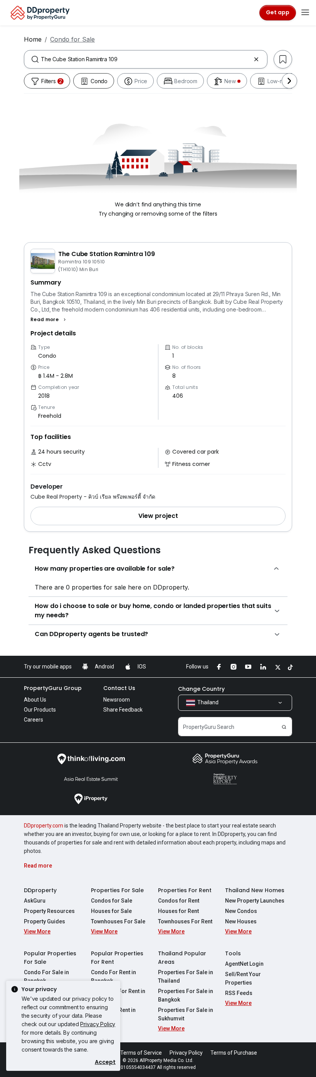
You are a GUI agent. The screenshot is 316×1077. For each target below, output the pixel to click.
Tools (233, 953)
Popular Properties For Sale (50, 958)
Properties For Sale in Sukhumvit (185, 1014)
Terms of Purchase (233, 1053)
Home (33, 39)
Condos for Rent (178, 901)
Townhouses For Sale (118, 921)
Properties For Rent (185, 890)
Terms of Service (141, 1053)
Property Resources (49, 911)
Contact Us (119, 688)
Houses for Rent (178, 911)
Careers (33, 720)
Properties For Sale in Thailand (185, 976)
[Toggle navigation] (305, 13)
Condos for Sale (111, 901)
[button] (49, 320)
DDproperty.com (43, 825)
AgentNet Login (244, 964)
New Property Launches (254, 901)
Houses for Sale (111, 911)
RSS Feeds (238, 993)
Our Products (40, 710)
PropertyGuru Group (53, 688)
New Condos (241, 911)
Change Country (201, 689)
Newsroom (116, 700)
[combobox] (145, 59)
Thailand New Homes (254, 890)
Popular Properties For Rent (117, 958)
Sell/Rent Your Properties (243, 978)
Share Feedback (123, 710)
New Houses (241, 921)
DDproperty (40, 890)
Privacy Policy (97, 1024)
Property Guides (44, 921)
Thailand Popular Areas (182, 958)
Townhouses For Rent (185, 921)
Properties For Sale (117, 890)
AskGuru (34, 901)
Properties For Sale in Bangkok (185, 995)
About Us (35, 700)
